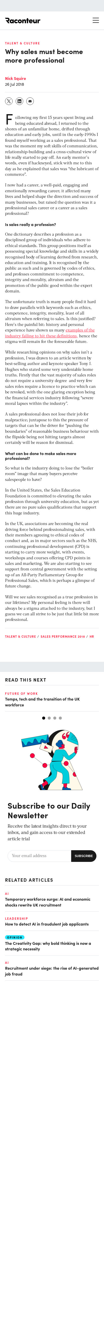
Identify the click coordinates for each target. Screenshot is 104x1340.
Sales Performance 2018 (63, 636)
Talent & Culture (22, 43)
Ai (7, 894)
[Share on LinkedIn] (20, 101)
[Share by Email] (30, 101)
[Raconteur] (22, 20)
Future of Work (21, 693)
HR (92, 636)
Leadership (16, 918)
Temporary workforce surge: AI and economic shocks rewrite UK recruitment (47, 901)
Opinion (14, 937)
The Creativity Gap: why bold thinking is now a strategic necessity (48, 945)
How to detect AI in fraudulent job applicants (47, 924)
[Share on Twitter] (9, 101)
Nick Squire (15, 78)
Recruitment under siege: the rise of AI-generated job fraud (52, 970)
